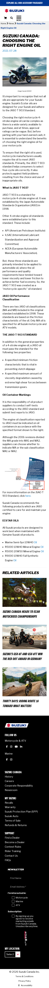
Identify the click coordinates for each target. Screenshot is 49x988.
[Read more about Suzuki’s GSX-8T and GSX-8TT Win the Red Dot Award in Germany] (24, 636)
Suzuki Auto (11, 816)
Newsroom (11, 790)
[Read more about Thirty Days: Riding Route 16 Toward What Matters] (24, 681)
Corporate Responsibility (19, 785)
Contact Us (11, 855)
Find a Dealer (12, 837)
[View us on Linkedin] (21, 747)
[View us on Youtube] (16, 747)
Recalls (9, 802)
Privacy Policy (24, 981)
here (28, 495)
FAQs (8, 860)
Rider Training (13, 851)
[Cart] (5, 18)
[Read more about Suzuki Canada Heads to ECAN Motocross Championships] (24, 592)
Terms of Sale (13, 820)
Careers (9, 781)
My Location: (12, 949)
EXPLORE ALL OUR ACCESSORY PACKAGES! (24, 3)
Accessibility (26, 985)
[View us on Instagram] (11, 747)
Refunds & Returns (16, 825)
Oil (35, 542)
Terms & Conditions (24, 976)
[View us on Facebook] (7, 747)
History (9, 776)
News (11, 23)
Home (3, 23)
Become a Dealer (15, 842)
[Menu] (18, 18)
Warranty (10, 807)
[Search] (13, 18)
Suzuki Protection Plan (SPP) (21, 811)
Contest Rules (13, 846)
